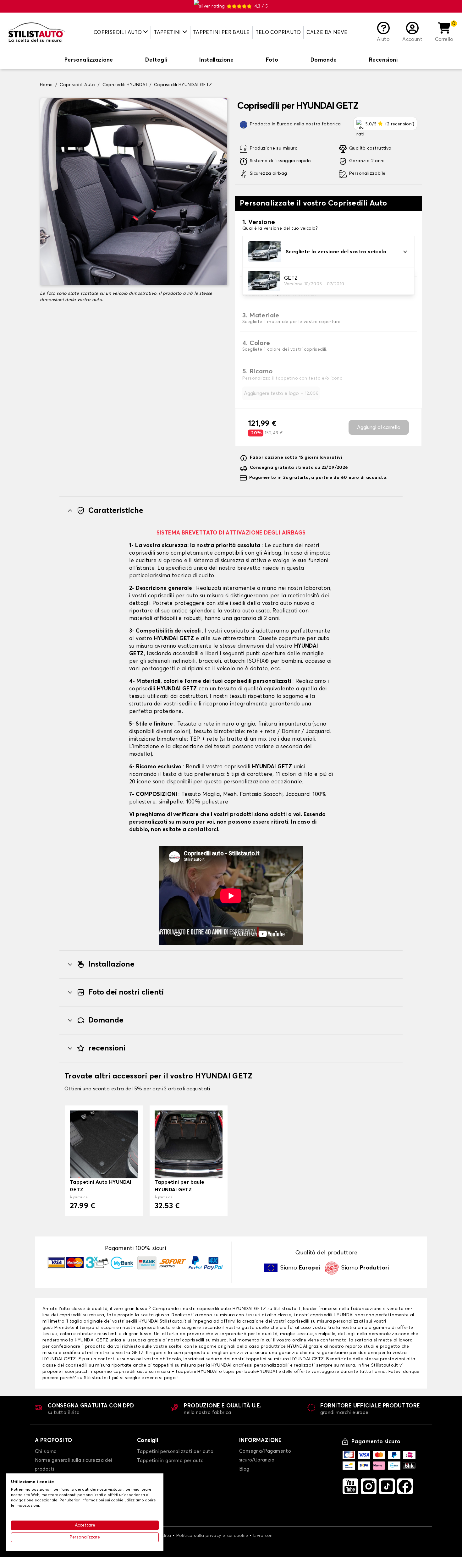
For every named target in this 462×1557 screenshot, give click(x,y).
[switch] (89, 61)
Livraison (263, 1535)
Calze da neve (326, 32)
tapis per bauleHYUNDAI (250, 1371)
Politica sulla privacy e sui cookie (212, 1535)
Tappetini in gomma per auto (170, 1460)
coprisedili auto (214, 1309)
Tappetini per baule (221, 32)
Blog (244, 1469)
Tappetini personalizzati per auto (175, 1451)
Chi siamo (46, 1451)
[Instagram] (369, 1486)
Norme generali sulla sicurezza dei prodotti (73, 1465)
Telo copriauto (278, 32)
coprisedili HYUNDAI (332, 1315)
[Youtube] (350, 1486)
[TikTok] (387, 1486)
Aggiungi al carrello (378, 427)
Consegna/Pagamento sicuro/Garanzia (265, 1455)
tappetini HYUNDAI (197, 1371)
